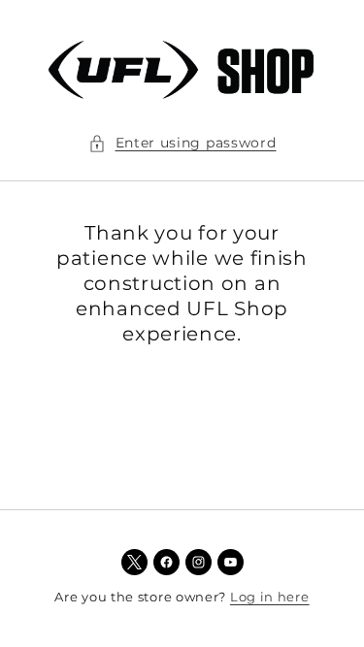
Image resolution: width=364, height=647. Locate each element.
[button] (182, 143)
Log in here (270, 596)
